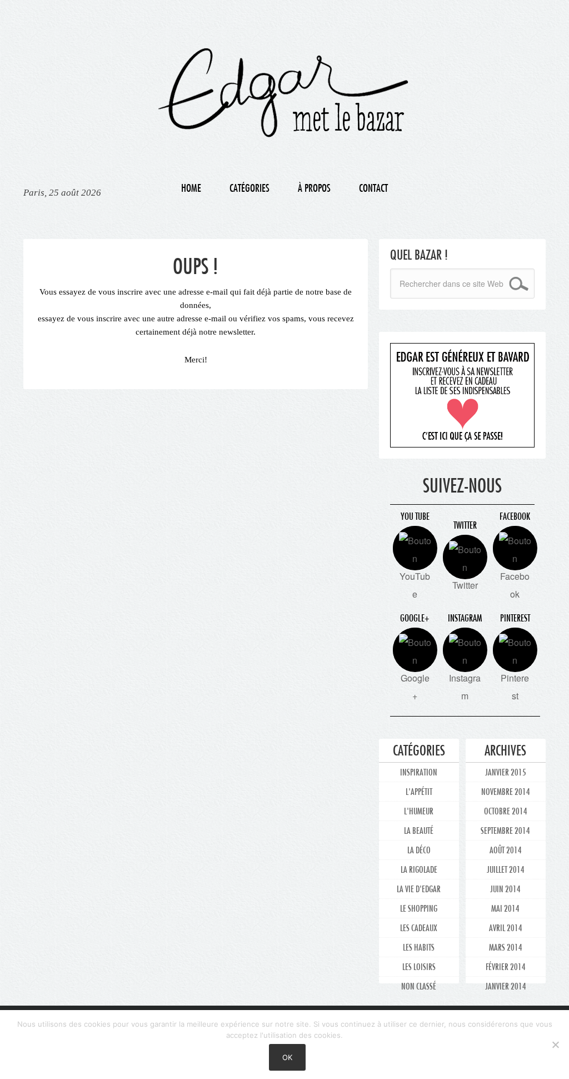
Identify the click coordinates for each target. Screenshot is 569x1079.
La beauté (418, 830)
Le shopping (418, 908)
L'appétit (419, 791)
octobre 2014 (505, 810)
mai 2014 (505, 908)
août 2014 (506, 849)
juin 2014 (505, 888)
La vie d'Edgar (419, 888)
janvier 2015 (505, 772)
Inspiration (418, 772)
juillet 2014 (506, 869)
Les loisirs (419, 966)
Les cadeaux (418, 927)
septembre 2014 (505, 830)
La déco (419, 849)
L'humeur (418, 810)
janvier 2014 (505, 986)
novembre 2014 (505, 791)
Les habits (419, 947)
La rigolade (419, 869)
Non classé (418, 986)
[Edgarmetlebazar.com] (284, 82)
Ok (287, 1057)
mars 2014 (505, 947)
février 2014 (506, 966)
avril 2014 (505, 927)
